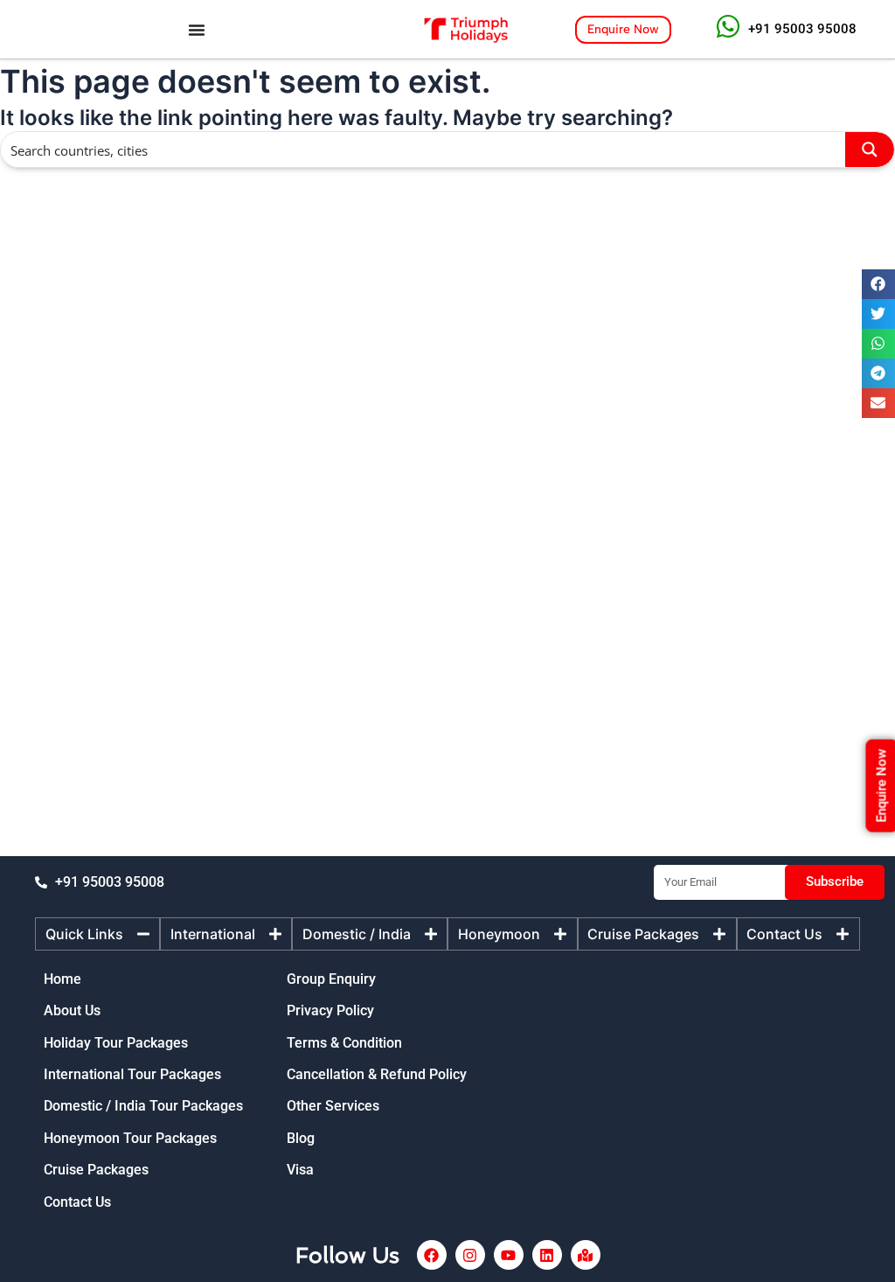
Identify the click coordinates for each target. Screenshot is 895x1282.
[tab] (97, 934)
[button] (878, 284)
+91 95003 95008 (802, 29)
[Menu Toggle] (196, 29)
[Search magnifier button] (869, 149)
